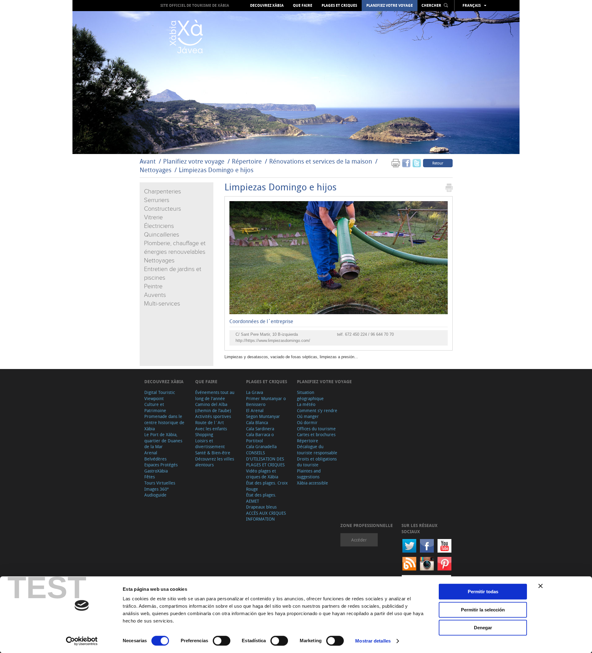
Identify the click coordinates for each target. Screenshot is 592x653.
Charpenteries (162, 191)
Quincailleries (161, 234)
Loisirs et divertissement (210, 444)
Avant (148, 161)
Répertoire (247, 161)
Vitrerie (153, 217)
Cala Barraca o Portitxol (260, 438)
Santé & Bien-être (212, 453)
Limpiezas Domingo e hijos (216, 170)
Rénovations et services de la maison (321, 161)
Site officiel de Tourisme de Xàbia (194, 5)
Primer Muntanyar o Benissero (266, 401)
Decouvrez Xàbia (267, 5)
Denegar (483, 627)
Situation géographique (310, 395)
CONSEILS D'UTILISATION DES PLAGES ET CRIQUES (265, 459)
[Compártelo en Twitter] (417, 162)
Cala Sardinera (260, 429)
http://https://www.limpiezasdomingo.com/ (273, 340)
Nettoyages (155, 170)
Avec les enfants (211, 429)
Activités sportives (213, 416)
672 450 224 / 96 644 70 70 (369, 334)
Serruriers (156, 200)
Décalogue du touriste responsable (317, 450)
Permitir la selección (483, 609)
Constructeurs (162, 209)
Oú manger (308, 416)
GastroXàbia (156, 471)
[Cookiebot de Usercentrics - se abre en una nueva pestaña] (82, 641)
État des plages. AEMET (261, 498)
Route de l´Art (209, 422)
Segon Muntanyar (263, 416)
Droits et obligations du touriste (317, 462)
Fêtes (149, 477)
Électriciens (159, 226)
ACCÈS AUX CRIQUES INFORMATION (266, 516)
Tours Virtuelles (159, 483)
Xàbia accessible (312, 483)
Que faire (302, 5)
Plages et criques (339, 5)
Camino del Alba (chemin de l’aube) (213, 407)
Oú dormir (307, 422)
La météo (306, 404)
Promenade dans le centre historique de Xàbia (164, 422)
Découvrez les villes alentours (214, 462)
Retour (437, 162)
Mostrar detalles (373, 640)
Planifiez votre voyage (389, 5)
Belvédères (155, 459)
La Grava (254, 392)
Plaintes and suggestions (309, 474)
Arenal (150, 453)
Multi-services (162, 303)
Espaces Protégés (161, 465)
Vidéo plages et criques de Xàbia (262, 474)
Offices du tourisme (316, 429)
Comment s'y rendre (317, 410)
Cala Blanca (257, 422)
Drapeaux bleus (261, 507)
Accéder (359, 540)
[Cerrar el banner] (540, 586)
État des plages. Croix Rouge (267, 486)
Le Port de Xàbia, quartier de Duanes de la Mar (163, 440)
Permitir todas (483, 591)
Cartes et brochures (316, 434)
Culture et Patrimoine (155, 407)
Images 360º (156, 489)
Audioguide (155, 495)
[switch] (221, 641)
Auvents (155, 295)
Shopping (204, 434)
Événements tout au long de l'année (214, 395)
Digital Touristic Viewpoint (159, 395)
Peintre (153, 286)
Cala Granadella (261, 446)
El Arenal (255, 410)
